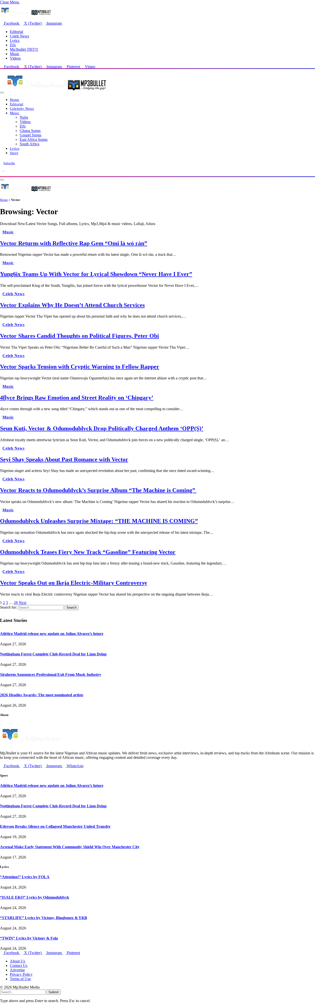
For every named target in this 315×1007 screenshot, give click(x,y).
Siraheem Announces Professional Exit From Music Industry (50, 674)
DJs (13, 45)
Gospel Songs (30, 135)
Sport (14, 153)
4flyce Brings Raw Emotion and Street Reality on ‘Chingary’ (76, 397)
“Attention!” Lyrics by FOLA (24, 877)
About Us (17, 961)
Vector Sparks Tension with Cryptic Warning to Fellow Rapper (79, 366)
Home (14, 99)
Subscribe (9, 163)
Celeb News (19, 36)
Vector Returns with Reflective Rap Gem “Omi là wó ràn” (73, 243)
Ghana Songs (30, 131)
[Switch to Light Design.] (5, 169)
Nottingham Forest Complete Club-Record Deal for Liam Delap (53, 654)
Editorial (16, 32)
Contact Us (18, 965)
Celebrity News (22, 108)
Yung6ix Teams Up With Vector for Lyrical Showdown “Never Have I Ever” (96, 274)
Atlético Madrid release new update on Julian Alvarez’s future (51, 634)
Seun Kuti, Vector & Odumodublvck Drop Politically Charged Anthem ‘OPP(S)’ (101, 428)
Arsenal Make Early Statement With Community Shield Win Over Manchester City (70, 847)
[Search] (1, 174)
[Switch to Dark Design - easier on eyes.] (2, 169)
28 (16, 603)
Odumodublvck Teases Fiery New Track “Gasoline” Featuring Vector (87, 552)
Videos (15, 58)
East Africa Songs (33, 139)
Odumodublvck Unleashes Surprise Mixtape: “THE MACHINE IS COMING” (99, 521)
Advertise (17, 970)
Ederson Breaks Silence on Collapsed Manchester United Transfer (55, 826)
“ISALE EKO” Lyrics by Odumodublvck (34, 897)
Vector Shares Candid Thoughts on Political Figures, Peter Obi (79, 336)
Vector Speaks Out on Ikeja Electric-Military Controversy (73, 583)
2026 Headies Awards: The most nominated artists (41, 695)
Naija (24, 117)
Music (14, 54)
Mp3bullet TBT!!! (24, 49)
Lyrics (14, 40)
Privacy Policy (21, 974)
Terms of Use (20, 979)
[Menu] (2, 92)
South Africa (29, 144)
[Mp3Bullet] (56, 91)
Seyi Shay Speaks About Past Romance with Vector (64, 459)
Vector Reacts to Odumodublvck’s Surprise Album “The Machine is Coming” (98, 490)
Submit (53, 992)
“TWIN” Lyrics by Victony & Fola (29, 938)
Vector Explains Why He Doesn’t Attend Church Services (72, 305)
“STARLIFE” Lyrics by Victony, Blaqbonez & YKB (43, 918)
